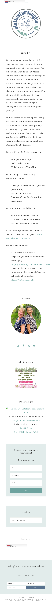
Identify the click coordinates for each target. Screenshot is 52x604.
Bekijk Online (18, 420)
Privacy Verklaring (26, 597)
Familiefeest (26, 428)
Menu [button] (27, 3)
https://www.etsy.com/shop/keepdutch (31, 264)
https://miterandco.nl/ (22, 280)
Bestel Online (33, 420)
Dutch (13, 546)
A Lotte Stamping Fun (26, 23)
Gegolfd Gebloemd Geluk (26, 432)
